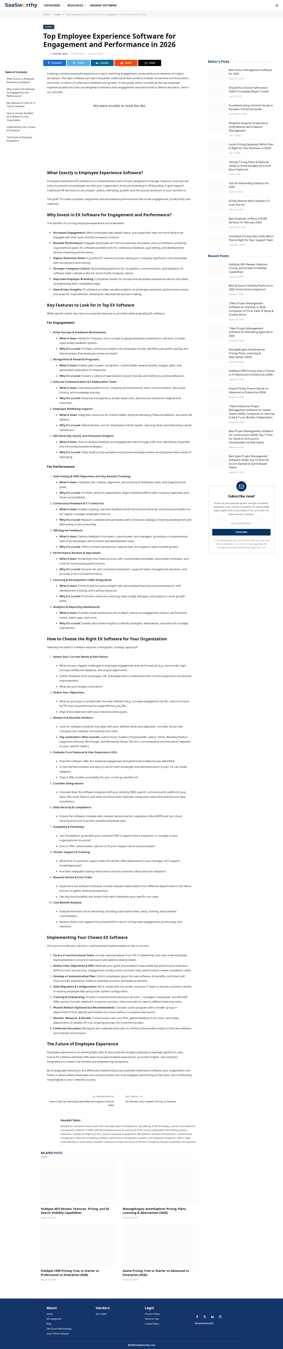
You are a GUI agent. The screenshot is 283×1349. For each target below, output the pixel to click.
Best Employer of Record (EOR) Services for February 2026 (248, 220)
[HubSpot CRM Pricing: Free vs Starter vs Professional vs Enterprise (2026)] (79, 1244)
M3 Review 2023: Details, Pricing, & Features (151, 1101)
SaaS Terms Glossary (58, 1333)
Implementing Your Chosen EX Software (21, 129)
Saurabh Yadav (60, 53)
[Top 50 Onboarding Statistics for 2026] (217, 187)
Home (50, 1313)
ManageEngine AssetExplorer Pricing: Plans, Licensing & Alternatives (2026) (155, 1211)
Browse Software (103, 5)
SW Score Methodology (59, 1328)
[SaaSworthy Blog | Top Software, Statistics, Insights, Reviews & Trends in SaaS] (21, 5)
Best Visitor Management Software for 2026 (250, 72)
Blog (49, 1323)
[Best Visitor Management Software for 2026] (217, 74)
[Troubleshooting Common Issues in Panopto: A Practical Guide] (217, 109)
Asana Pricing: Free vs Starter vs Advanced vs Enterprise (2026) (156, 1273)
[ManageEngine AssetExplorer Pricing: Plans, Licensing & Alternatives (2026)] (161, 1182)
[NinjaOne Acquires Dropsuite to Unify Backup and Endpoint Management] (217, 127)
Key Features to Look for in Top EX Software (21, 104)
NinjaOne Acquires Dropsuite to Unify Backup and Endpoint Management (248, 126)
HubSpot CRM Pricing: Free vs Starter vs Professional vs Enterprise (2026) (70, 1273)
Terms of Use (152, 1318)
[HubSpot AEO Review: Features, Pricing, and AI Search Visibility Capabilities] (79, 1182)
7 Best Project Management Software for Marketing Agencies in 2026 (251, 332)
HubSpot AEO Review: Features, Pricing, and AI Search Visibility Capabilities (75, 1211)
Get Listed (101, 1313)
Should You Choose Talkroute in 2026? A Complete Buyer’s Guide (249, 89)
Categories (52, 5)
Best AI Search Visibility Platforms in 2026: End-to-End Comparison (251, 287)
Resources (75, 5)
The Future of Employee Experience (19, 139)
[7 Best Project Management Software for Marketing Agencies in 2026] (217, 332)
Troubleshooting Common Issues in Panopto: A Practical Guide (251, 107)
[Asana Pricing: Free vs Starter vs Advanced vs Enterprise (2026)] (161, 1244)
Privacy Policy (152, 1313)
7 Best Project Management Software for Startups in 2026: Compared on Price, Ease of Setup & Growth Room (251, 308)
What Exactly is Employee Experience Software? (20, 80)
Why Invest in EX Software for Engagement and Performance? (21, 92)
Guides (49, 27)
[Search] (276, 5)
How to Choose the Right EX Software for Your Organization (20, 116)
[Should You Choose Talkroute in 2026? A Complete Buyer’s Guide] (217, 92)
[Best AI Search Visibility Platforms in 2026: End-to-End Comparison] (217, 289)
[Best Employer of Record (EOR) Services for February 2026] (217, 222)
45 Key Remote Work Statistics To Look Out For (249, 202)
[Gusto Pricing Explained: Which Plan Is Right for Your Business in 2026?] (217, 148)
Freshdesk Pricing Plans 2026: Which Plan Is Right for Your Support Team (251, 238)
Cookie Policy (152, 1323)
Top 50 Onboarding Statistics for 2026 (249, 185)
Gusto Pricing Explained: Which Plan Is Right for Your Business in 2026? (251, 146)
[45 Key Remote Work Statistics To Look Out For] (217, 205)
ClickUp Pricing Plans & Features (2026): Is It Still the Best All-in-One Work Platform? (250, 165)
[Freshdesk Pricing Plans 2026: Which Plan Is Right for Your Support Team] (217, 240)
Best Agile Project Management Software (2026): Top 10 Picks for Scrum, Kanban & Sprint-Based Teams (249, 461)
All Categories (54, 1318)
